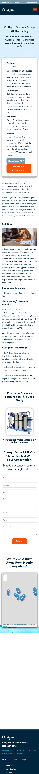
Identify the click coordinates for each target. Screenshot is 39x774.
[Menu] (35, 9)
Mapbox (5, 626)
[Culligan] (8, 10)
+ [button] (5, 576)
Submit (19, 541)
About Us (9, 765)
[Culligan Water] (8, 737)
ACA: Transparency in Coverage (14, 759)
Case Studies (11, 769)
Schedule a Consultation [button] (18, 168)
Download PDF (16, 161)
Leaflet (4, 624)
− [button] (5, 579)
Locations (18, 2)
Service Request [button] (31, 2)
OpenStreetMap (18, 624)
